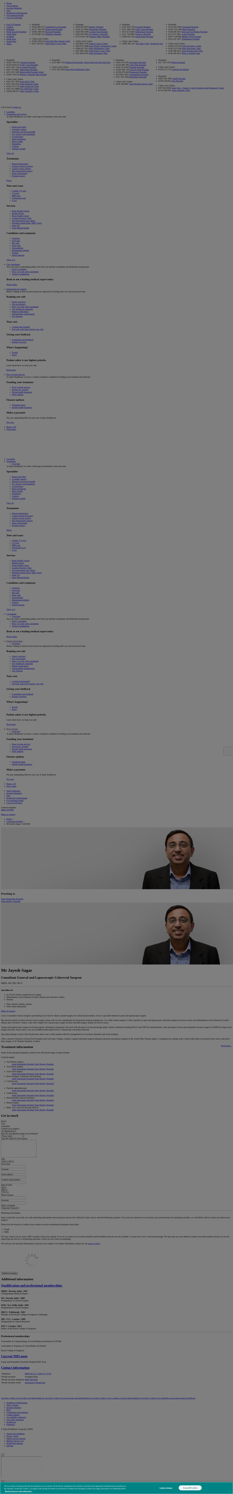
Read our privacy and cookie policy (18, 1491)
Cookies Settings (166, 1488)
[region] (116, 1488)
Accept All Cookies (190, 1488)
